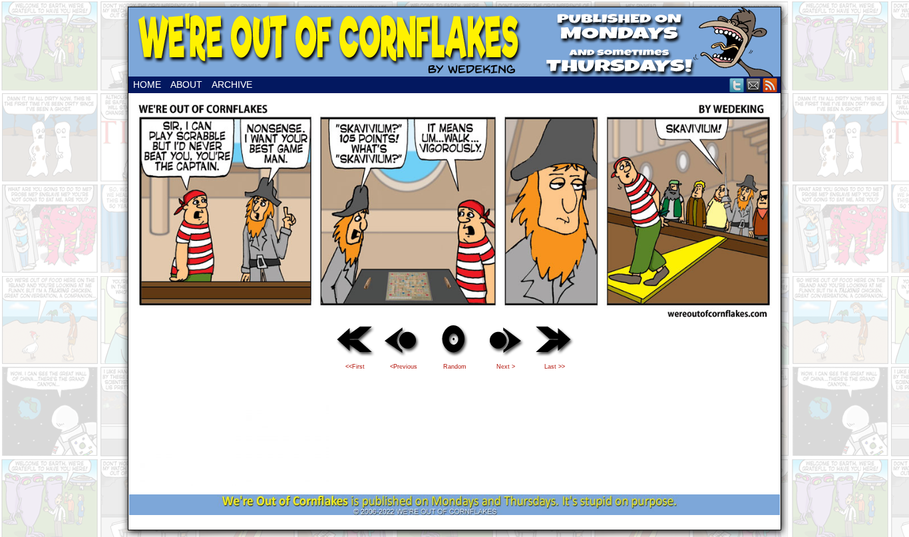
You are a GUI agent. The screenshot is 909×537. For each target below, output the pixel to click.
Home (147, 84)
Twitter (737, 85)
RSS (770, 85)
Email (753, 85)
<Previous (403, 366)
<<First (355, 366)
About (186, 84)
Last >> (554, 366)
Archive (232, 84)
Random (454, 366)
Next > (505, 366)
